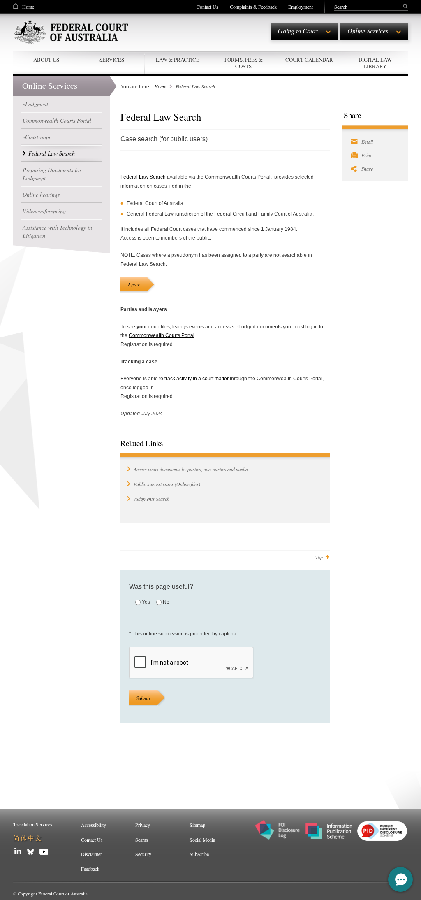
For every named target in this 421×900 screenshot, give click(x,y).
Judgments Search (151, 498)
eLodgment (35, 104)
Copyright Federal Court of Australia (53, 894)
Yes (146, 602)
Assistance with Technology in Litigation (57, 231)
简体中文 (28, 838)
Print (366, 155)
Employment (300, 6)
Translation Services (32, 824)
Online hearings (41, 194)
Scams (141, 839)
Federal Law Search (51, 153)
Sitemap (197, 824)
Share (367, 168)
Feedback (90, 868)
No (166, 602)
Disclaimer (91, 854)
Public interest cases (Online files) (167, 484)
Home (28, 6)
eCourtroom (36, 137)
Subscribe (199, 854)
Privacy (142, 824)
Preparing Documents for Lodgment (52, 174)
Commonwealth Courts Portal (57, 120)
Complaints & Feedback (253, 6)
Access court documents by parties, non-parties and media (191, 469)
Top (319, 557)
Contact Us (207, 6)
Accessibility (93, 824)
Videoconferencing (44, 211)
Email (367, 141)
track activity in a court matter (196, 378)
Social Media (202, 839)
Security (143, 854)
